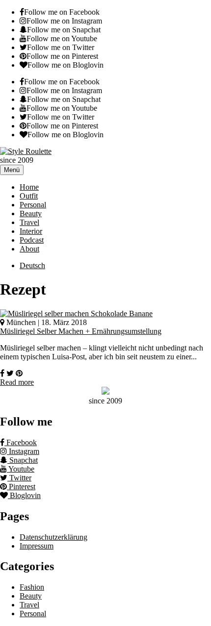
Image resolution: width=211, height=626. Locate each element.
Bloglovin (24, 495)
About (29, 249)
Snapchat (22, 460)
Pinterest (21, 486)
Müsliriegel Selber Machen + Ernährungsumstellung (80, 331)
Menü (12, 170)
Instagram (23, 451)
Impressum (36, 546)
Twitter (19, 478)
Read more (17, 382)
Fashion (32, 587)
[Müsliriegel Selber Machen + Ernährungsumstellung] (76, 313)
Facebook (20, 442)
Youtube (20, 469)
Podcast (32, 240)
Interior (31, 231)
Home (29, 187)
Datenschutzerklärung (53, 537)
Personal (33, 204)
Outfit (29, 196)
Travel (29, 222)
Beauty (31, 213)
